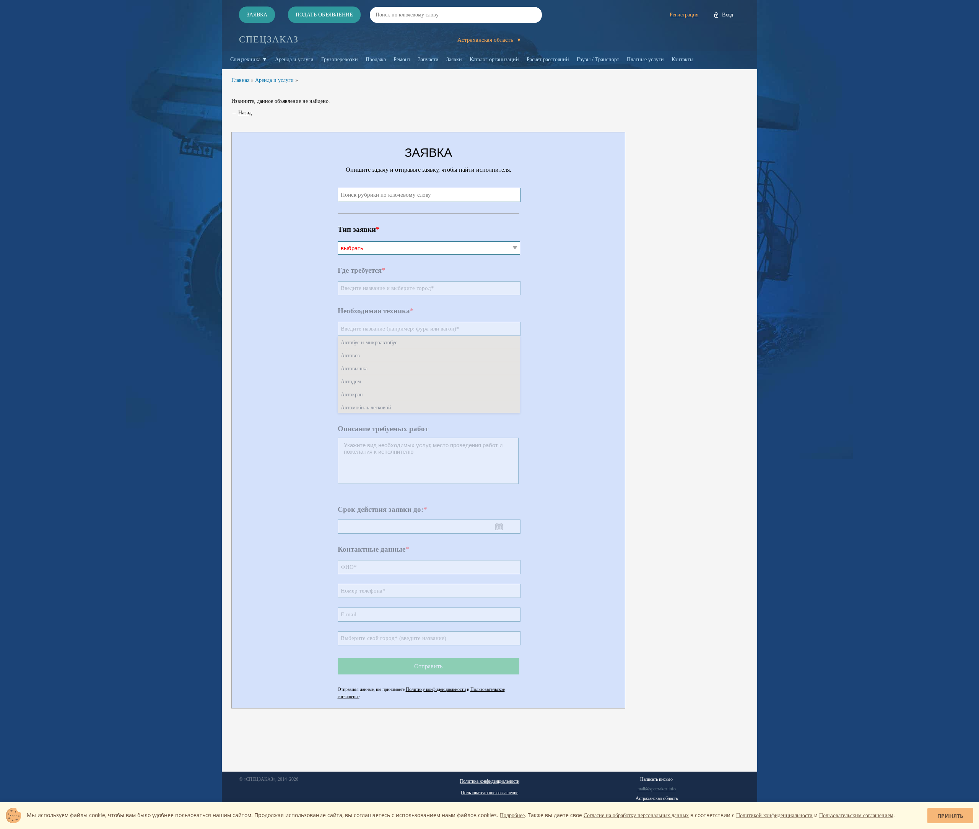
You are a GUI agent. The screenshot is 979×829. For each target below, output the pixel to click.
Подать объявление (324, 15)
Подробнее (512, 815)
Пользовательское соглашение (489, 792)
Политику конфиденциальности (436, 689)
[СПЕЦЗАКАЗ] (269, 39)
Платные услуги (645, 59)
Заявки (454, 59)
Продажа (376, 59)
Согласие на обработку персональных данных (636, 815)
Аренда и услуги (294, 59)
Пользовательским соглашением (856, 815)
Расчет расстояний (548, 59)
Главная (240, 80)
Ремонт (402, 59)
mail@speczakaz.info (656, 789)
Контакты (682, 59)
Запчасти (428, 59)
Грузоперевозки (339, 59)
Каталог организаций (494, 59)
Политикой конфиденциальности (774, 815)
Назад (245, 113)
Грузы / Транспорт (598, 59)
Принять (950, 815)
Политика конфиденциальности (489, 781)
